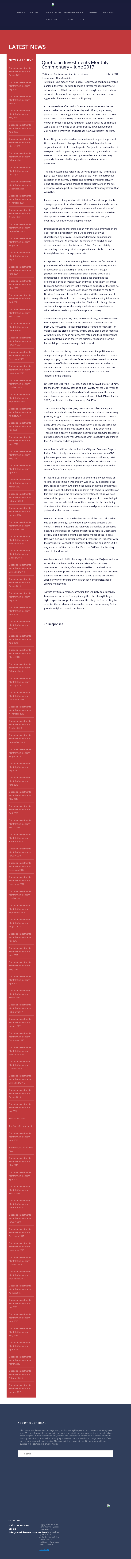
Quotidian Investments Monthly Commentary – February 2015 (20, 1374)
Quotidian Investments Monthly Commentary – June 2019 (20, 611)
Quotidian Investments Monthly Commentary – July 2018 (20, 767)
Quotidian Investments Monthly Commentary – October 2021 (20, 213)
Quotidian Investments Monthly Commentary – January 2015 (20, 1389)
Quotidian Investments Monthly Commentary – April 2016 (20, 1176)
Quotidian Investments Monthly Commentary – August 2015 (20, 1289)
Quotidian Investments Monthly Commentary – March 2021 (20, 313)
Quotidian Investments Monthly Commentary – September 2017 (20, 909)
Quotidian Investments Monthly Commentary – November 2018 (20, 710)
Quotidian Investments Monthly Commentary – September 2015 (20, 1275)
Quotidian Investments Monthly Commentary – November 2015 (20, 1247)
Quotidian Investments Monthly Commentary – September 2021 (20, 228)
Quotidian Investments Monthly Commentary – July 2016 (20, 1108)
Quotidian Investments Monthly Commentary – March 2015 (20, 1360)
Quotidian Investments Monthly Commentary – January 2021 (20, 341)
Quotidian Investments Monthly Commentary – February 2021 (20, 327)
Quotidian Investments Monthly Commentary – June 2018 (20, 781)
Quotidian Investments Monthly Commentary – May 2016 (20, 1161)
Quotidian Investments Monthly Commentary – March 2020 (20, 483)
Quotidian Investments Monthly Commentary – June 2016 (20, 1137)
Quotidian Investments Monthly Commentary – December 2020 (20, 355)
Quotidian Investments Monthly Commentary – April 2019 (20, 639)
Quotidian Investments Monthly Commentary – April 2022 (20, 128)
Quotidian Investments (65, 74)
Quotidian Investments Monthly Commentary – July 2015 (20, 1303)
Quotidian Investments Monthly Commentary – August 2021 (20, 242)
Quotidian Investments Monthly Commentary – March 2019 (20, 653)
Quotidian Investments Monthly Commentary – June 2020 (20, 441)
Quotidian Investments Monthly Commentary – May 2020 (20, 455)
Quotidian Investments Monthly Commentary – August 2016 (20, 1093)
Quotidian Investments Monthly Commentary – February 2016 (20, 1204)
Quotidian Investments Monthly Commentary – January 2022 (20, 171)
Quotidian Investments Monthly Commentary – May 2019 (20, 625)
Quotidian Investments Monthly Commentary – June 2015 (20, 1318)
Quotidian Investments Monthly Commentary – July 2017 (20, 937)
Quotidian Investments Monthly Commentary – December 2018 (20, 696)
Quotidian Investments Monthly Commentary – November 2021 (20, 199)
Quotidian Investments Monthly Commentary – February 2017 (20, 1008)
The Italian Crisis (17, 1118)
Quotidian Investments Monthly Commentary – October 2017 (20, 895)
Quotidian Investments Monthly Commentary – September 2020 (20, 398)
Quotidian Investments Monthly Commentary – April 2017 (20, 980)
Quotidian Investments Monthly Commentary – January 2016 (20, 1218)
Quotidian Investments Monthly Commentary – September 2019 (20, 568)
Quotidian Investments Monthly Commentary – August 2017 (20, 923)
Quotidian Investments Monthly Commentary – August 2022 (20, 71)
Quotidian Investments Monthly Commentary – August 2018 (20, 753)
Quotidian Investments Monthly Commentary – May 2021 (20, 284)
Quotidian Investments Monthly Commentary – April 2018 (20, 810)
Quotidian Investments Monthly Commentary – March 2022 (20, 142)
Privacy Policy (44, 1549)
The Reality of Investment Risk (21, 1149)
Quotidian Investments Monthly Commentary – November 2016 (20, 1051)
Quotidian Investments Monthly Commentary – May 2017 (20, 966)
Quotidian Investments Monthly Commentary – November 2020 (20, 369)
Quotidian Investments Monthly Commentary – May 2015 (20, 1332)
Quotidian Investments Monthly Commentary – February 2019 (20, 668)
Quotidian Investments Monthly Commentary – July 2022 (20, 86)
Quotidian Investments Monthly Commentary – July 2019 (20, 597)
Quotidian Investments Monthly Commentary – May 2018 (20, 795)
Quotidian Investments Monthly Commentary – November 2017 (20, 880)
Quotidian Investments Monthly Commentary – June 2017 (20, 951)
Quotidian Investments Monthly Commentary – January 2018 (20, 852)
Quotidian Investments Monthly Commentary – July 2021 (20, 256)
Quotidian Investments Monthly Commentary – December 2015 (20, 1233)
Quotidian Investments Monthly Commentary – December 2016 (20, 1037)
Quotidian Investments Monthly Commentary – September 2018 (20, 738)
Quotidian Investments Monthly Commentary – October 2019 (20, 554)
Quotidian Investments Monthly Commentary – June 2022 (20, 100)
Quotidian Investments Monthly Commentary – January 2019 (20, 682)
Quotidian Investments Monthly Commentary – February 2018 (20, 838)
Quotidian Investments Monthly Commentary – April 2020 (20, 469)
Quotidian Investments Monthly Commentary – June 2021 (20, 270)
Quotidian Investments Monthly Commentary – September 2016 (20, 1079)
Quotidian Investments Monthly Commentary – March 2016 (20, 1190)
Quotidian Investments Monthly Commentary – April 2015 (20, 1346)
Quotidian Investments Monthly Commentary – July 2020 (20, 426)
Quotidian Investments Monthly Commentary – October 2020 (20, 384)
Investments (48, 78)
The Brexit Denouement (20, 1126)
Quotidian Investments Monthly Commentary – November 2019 (20, 540)
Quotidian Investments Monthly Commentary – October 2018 (20, 724)
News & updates (64, 78)
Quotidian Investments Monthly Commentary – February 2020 (20, 497)
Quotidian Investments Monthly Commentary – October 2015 (20, 1261)
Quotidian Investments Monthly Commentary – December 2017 (20, 866)
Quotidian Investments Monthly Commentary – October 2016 (20, 1065)
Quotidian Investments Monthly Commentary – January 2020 (20, 511)
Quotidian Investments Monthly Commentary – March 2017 (20, 994)
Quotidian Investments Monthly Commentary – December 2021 (20, 185)
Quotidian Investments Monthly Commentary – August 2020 (20, 412)
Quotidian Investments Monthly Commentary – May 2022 (20, 114)
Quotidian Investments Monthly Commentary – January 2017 (20, 1022)
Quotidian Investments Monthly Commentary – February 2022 (20, 157)
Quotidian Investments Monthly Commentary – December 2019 (20, 526)
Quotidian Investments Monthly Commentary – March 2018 (20, 824)
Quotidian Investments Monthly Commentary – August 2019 (20, 582)
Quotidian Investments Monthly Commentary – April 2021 (20, 299)
